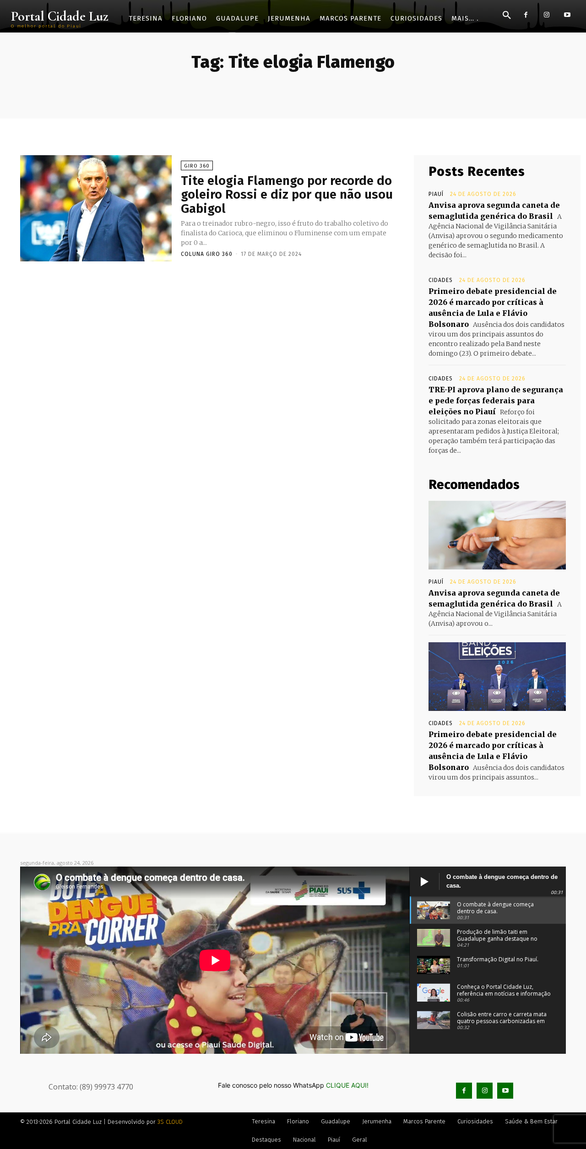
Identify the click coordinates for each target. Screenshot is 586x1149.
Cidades (441, 280)
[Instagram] (546, 15)
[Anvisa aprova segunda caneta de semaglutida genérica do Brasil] (497, 535)
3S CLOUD (170, 1121)
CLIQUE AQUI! (347, 1085)
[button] (507, 16)
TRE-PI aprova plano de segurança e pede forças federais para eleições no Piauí (496, 400)
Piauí (436, 194)
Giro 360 (197, 166)
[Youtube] (567, 15)
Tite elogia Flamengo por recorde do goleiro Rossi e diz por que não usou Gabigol (287, 195)
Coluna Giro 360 (207, 254)
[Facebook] (526, 15)
